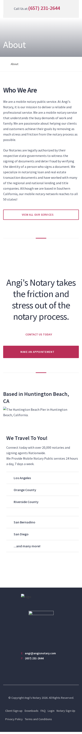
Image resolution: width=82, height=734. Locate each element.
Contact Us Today (38, 334)
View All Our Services (38, 214)
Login (51, 711)
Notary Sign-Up (66, 711)
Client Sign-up (13, 711)
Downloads (31, 711)
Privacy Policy (14, 719)
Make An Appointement (37, 352)
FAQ (43, 711)
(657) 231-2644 (44, 8)
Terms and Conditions (38, 719)
